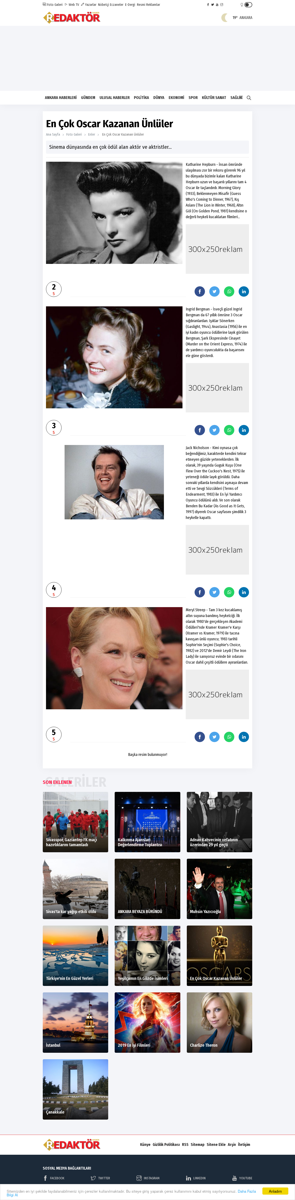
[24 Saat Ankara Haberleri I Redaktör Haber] (72, 17)
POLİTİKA (141, 97)
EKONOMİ (176, 97)
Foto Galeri (54, 5)
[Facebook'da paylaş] (200, 291)
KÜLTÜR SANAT (214, 97)
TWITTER (104, 1178)
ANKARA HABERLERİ (61, 97)
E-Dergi (130, 5)
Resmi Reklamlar (148, 5)
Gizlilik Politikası (166, 1144)
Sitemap (198, 1144)
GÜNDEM (88, 97)
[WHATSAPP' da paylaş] (229, 291)
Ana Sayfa (53, 134)
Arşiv (232, 1144)
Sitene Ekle (216, 1144)
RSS (185, 1144)
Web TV (73, 5)
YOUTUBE (245, 1178)
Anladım (275, 1191)
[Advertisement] (147, 58)
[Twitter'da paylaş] (214, 291)
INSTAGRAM (152, 1178)
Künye (145, 1144)
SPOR (193, 97)
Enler (91, 134)
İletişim (244, 1144)
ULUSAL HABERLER (115, 97)
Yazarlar (90, 5)
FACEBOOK (57, 1178)
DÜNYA (158, 97)
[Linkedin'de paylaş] (244, 291)
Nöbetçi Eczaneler (110, 5)
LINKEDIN (199, 1178)
